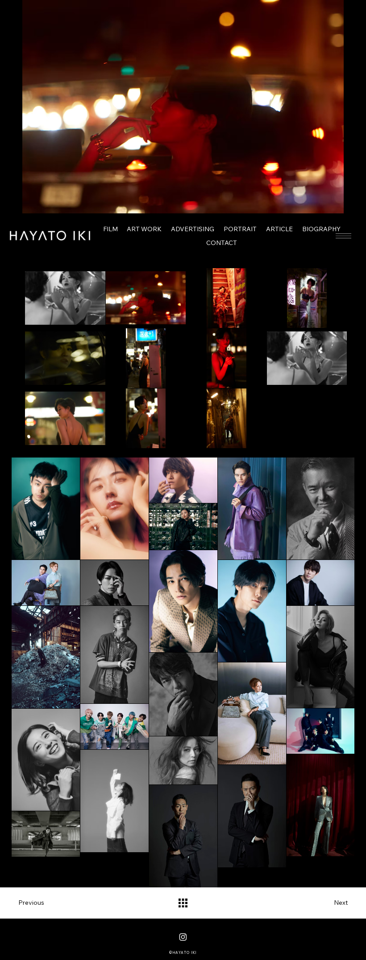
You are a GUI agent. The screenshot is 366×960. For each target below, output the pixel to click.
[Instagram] (183, 937)
